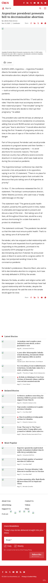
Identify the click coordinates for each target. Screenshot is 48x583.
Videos (27, 505)
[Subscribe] (45, 3)
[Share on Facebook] (31, 23)
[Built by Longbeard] (44, 580)
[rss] (42, 3)
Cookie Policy (32, 577)
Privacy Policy (27, 550)
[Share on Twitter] (38, 23)
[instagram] (38, 3)
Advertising (6, 505)
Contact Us (29, 501)
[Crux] (5, 3)
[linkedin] (27, 3)
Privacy (24, 577)
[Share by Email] (42, 23)
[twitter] (31, 3)
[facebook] (24, 3)
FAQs (27, 509)
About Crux (6, 501)
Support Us (6, 509)
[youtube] (34, 3)
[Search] (40, 8)
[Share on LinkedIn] (34, 23)
